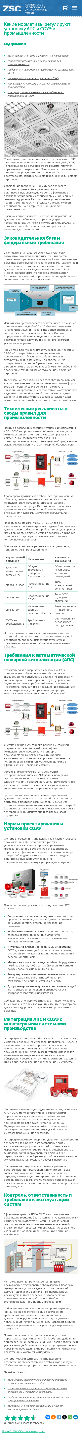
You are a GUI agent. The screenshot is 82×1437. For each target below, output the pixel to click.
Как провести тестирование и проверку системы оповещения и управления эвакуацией (37, 1390)
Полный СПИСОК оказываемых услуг (23, 1431)
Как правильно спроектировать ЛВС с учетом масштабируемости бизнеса (35, 1407)
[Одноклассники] (53, 1417)
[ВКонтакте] (47, 1417)
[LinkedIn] (75, 1417)
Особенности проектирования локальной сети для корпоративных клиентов (38, 1398)
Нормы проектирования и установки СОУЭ (33, 78)
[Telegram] (59, 1417)
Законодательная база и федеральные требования (38, 55)
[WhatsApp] (70, 1417)
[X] (64, 1417)
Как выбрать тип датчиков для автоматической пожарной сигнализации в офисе (37, 1381)
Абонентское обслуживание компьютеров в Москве (36, 8)
